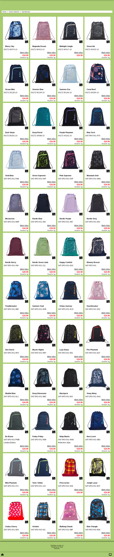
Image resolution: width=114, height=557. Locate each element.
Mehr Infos (24, 53)
